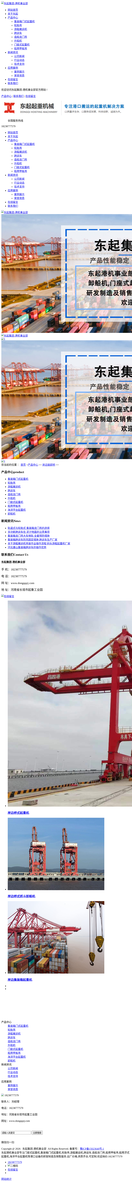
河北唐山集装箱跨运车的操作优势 (27, 547)
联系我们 (13, 83)
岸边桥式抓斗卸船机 (21, 896)
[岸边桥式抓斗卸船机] (56, 889)
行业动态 (19, 60)
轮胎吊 (18, 25)
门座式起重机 (22, 44)
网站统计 (6, 1179)
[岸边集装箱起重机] (56, 972)
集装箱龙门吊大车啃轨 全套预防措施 (29, 535)
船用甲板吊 (20, 48)
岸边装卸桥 (48, 464)
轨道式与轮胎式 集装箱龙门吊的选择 (29, 528)
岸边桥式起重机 (18, 813)
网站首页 (13, 10)
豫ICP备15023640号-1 (92, 1148)
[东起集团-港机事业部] (14, 212)
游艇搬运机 (20, 29)
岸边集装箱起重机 (20, 979)
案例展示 (19, 71)
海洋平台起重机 (17, 510)
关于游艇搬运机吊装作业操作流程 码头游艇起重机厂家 (39, 543)
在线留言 (13, 79)
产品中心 (13, 17)
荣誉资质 (19, 75)
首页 (23, 464)
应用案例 (13, 67)
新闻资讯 (13, 52)
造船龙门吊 (20, 37)
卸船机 (11, 513)
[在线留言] (7, 596)
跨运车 (18, 33)
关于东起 (13, 13)
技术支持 (19, 64)
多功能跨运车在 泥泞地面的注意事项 (29, 532)
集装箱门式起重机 (24, 21)
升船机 (18, 40)
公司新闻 (19, 56)
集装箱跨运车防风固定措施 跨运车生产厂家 (32, 539)
